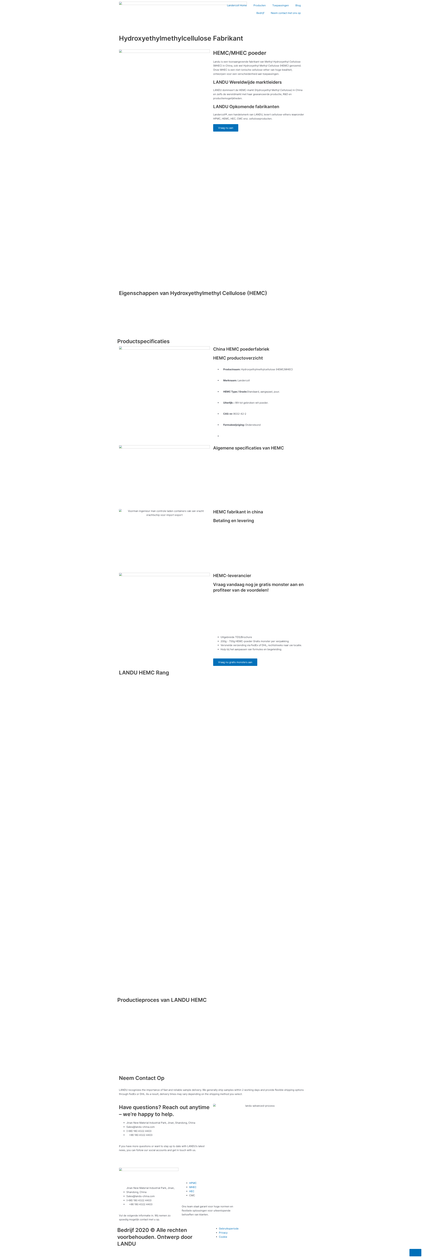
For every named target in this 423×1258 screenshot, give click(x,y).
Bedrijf (260, 13)
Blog (298, 5)
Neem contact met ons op (286, 13)
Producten (259, 5)
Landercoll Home (237, 5)
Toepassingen (280, 5)
